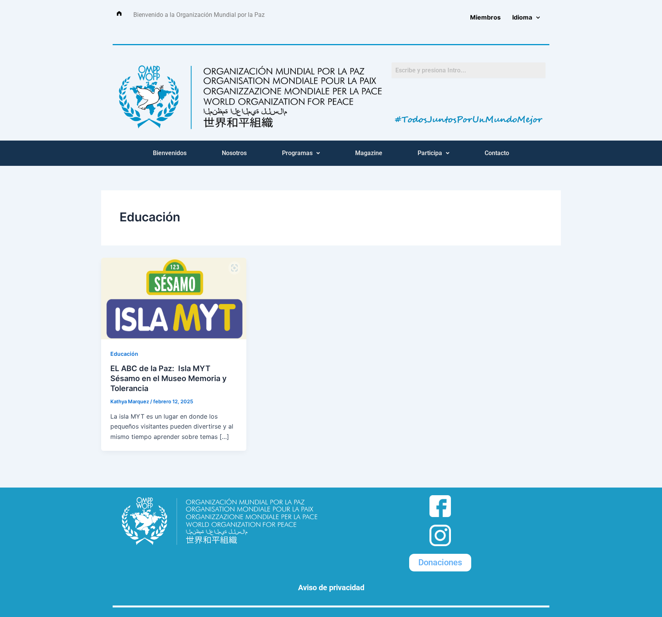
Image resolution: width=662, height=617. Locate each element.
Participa (430, 153)
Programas (297, 153)
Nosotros (234, 153)
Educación (124, 353)
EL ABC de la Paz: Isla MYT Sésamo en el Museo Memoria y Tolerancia (168, 378)
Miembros (485, 17)
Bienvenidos (170, 153)
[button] (301, 153)
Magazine (368, 153)
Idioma (522, 17)
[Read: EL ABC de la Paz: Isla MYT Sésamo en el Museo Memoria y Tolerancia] (173, 298)
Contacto (497, 153)
